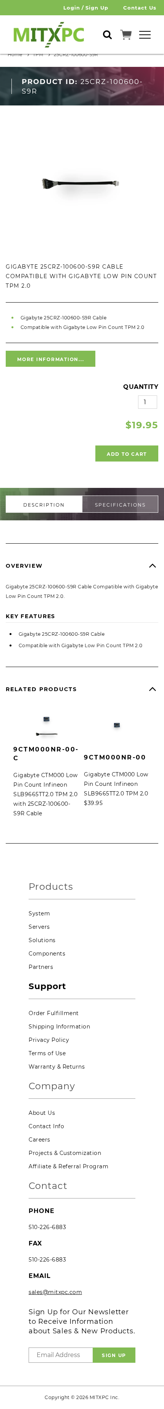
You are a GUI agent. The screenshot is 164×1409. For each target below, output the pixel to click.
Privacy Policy (49, 1040)
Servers (39, 926)
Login (71, 8)
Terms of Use (47, 1053)
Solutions (42, 940)
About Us (42, 1112)
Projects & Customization (65, 1153)
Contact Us (139, 8)
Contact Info (46, 1126)
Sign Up (96, 8)
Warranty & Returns (57, 1066)
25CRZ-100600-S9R (76, 54)
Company (52, 1086)
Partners (41, 967)
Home (15, 54)
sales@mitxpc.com (55, 1292)
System (39, 913)
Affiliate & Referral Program (68, 1166)
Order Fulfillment (54, 1013)
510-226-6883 (47, 1227)
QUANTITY (140, 386)
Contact (48, 1186)
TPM (38, 54)
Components (47, 953)
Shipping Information (59, 1026)
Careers (39, 1139)
